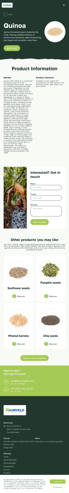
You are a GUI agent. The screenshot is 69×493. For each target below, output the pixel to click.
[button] (63, 5)
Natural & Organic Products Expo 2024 (19, 441)
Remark (33, 205)
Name (32, 184)
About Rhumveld (10, 460)
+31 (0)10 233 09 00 (21, 389)
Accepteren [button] (57, 482)
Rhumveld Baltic (10, 463)
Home (6, 457)
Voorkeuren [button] (57, 487)
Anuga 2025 (8, 448)
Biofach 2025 (9, 444)
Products (7, 473)
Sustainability (9, 466)
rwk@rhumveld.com (22, 382)
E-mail (33, 194)
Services (7, 470)
